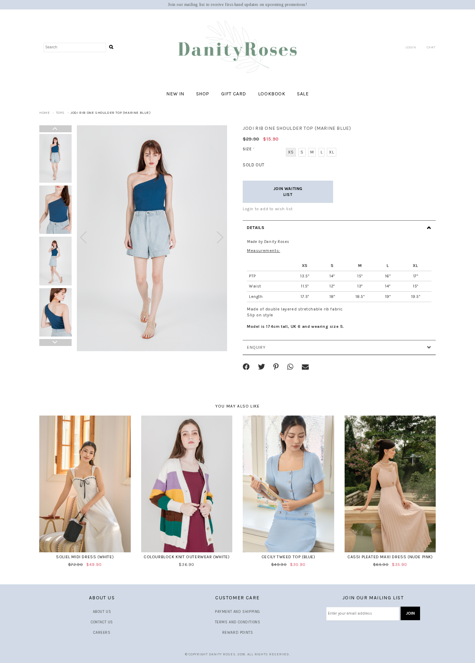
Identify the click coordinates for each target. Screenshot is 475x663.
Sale (302, 94)
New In (175, 94)
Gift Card (233, 94)
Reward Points (237, 632)
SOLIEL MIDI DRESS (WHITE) (85, 556)
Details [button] (255, 227)
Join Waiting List (288, 191)
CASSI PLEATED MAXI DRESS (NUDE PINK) (390, 556)
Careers (101, 632)
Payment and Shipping (237, 611)
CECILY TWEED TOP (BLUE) (288, 556)
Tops (60, 113)
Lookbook (271, 94)
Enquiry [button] (256, 347)
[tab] (339, 227)
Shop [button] (202, 94)
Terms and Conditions (237, 622)
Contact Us (102, 622)
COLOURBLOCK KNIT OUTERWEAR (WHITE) (187, 556)
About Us (102, 611)
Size (249, 149)
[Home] (237, 47)
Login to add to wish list (268, 208)
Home (44, 113)
